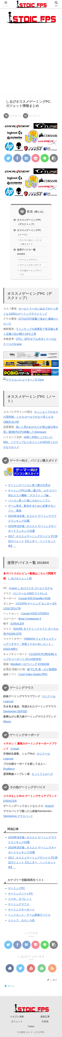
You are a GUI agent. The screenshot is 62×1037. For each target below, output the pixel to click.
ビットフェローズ (42, 774)
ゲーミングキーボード (30, 265)
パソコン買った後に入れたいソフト (29, 500)
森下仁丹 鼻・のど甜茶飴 (42, 669)
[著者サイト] (10, 968)
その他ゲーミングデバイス (30, 272)
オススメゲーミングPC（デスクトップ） (29, 222)
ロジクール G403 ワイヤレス (30, 593)
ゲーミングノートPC (20, 893)
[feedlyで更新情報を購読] (42, 968)
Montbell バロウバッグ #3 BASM (30, 664)
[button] (55, 569)
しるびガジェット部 (20, 578)
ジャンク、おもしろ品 (21, 920)
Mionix (7, 721)
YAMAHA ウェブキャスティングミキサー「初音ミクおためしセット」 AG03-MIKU (30, 643)
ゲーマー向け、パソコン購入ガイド (30, 242)
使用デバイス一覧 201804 (26, 251)
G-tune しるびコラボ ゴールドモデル (31, 588)
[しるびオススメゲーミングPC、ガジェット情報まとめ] (26, 158)
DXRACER (17, 623)
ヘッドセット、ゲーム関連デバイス (29, 915)
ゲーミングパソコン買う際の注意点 (29, 485)
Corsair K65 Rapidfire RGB (34, 598)
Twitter (31, 1026)
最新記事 (45, 1016)
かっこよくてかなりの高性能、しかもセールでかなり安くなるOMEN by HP (30, 416)
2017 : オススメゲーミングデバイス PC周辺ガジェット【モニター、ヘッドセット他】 (33, 541)
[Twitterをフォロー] (20, 968)
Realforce (9, 768)
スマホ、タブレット (20, 899)
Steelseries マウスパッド (18, 816)
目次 (30, 211)
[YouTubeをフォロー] (31, 968)
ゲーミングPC (16, 888)
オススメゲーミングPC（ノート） (29, 232)
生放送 (45, 1021)
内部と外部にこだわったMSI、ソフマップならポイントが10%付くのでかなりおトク (30, 442)
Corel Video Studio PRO (33, 674)
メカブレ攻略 (17, 1016)
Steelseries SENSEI (15, 711)
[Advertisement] (31, 62)
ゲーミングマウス (28, 259)
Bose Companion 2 (30, 618)
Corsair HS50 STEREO (35, 613)
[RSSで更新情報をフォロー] (52, 968)
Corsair (15, 748)
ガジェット (17, 1021)
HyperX (49, 806)
